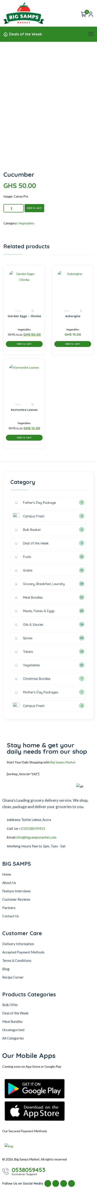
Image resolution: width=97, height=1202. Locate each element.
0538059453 (28, 1170)
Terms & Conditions (16, 960)
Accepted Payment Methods (23, 952)
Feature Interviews (16, 891)
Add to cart (34, 208)
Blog (5, 969)
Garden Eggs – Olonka (24, 316)
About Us (9, 883)
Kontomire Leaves (24, 410)
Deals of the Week (25, 34)
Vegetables (26, 223)
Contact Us (10, 916)
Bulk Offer (10, 1005)
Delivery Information (18, 944)
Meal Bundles (12, 1021)
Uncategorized (13, 1030)
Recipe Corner (13, 977)
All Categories (13, 1038)
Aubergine (72, 316)
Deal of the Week (15, 1013)
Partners (9, 908)
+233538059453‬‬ (32, 828)
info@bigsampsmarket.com (36, 837)
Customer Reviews (16, 899)
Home (6, 874)
